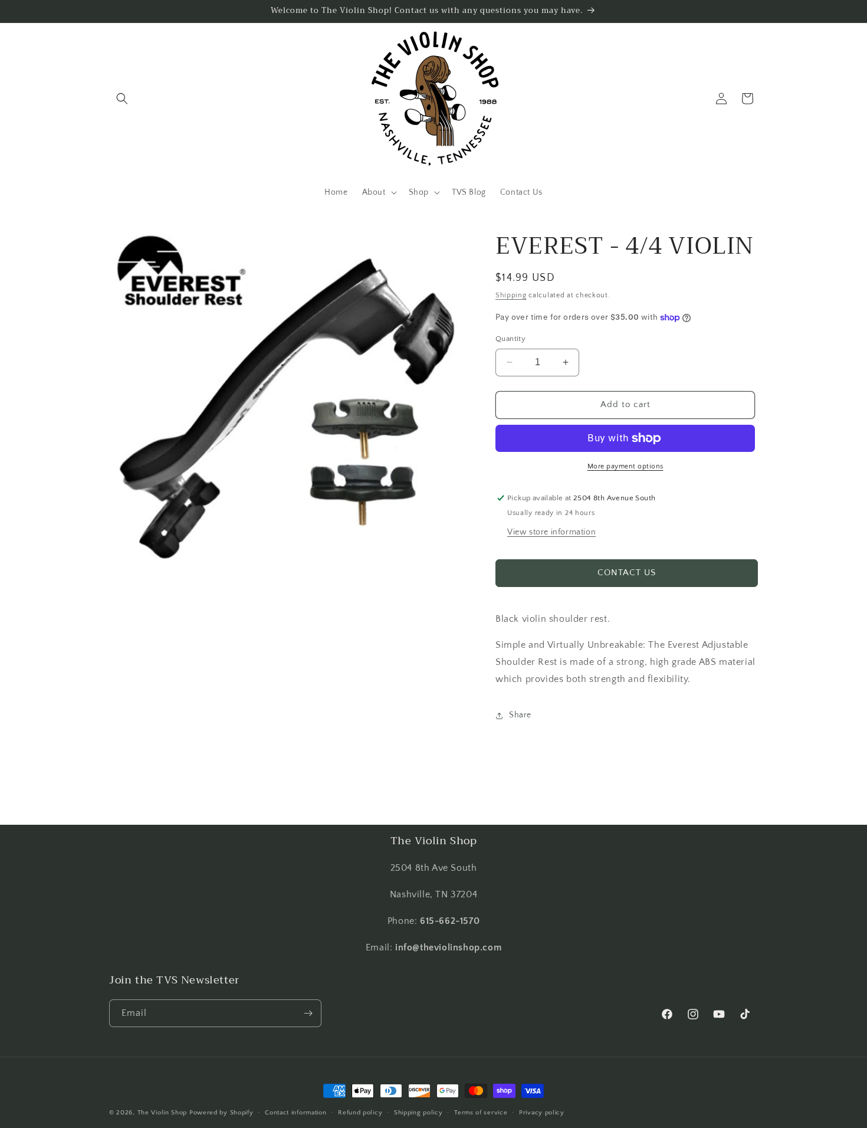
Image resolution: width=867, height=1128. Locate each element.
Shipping (511, 295)
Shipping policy (418, 1112)
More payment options (625, 466)
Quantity (510, 339)
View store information (551, 532)
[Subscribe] (308, 1013)
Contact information (295, 1112)
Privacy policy (541, 1112)
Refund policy (360, 1112)
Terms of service (480, 1112)
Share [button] (520, 715)
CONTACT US (626, 573)
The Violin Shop (162, 1112)
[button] (122, 99)
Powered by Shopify (221, 1112)
